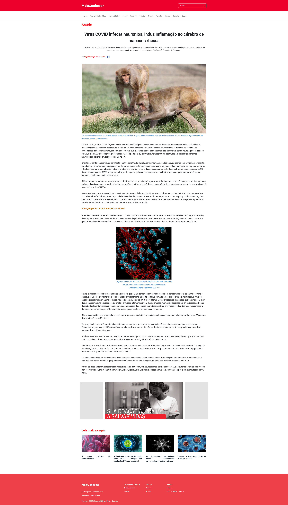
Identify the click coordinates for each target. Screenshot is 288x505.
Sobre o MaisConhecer (175, 491)
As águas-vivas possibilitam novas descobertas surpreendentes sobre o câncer (160, 458)
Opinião (142, 16)
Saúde (125, 16)
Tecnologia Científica (98, 16)
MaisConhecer (93, 6)
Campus (133, 16)
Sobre (184, 16)
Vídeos (167, 16)
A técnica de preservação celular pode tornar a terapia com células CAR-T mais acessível (128, 458)
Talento (159, 16)
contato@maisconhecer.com (92, 492)
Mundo (150, 16)
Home (85, 16)
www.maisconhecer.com (91, 495)
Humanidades (114, 16)
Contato (176, 16)
